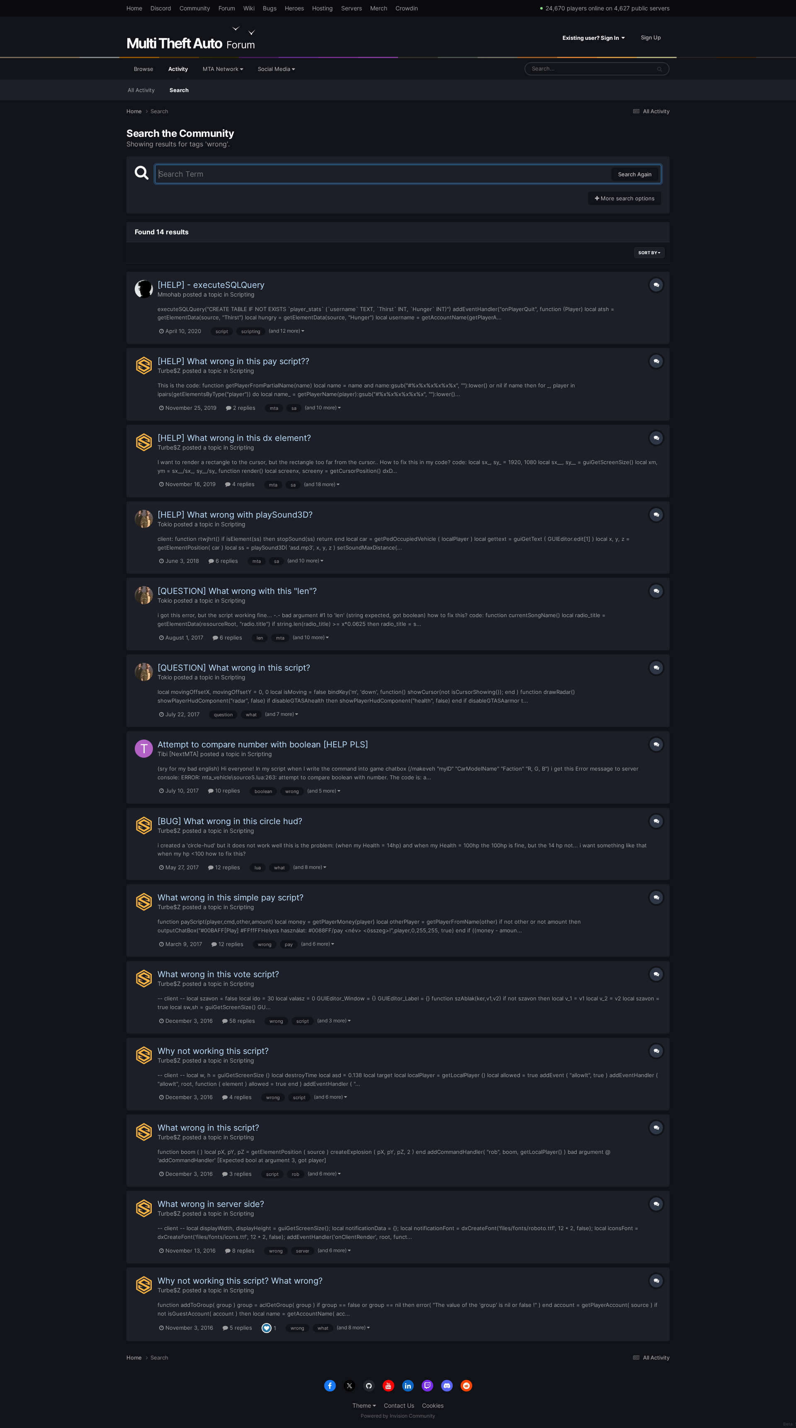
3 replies (240, 1173)
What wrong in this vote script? (218, 974)
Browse (143, 69)
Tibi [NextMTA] (178, 753)
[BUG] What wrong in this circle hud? (230, 821)
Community (195, 8)
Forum (226, 8)
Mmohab (169, 294)
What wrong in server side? (211, 1204)
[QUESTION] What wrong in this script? (234, 668)
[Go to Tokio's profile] (144, 519)
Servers (351, 8)
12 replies (227, 867)
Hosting (322, 8)
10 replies (227, 790)
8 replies (243, 1250)
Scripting (242, 294)
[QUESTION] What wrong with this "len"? (237, 591)
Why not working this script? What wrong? (240, 1281)
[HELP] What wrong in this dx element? (234, 438)
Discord (160, 8)
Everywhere (625, 69)
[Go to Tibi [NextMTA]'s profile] (144, 749)
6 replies (226, 560)
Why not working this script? (213, 1051)
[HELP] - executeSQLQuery (211, 285)
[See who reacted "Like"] (267, 1327)
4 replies (243, 484)
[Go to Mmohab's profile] (144, 289)
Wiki (249, 8)
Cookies (433, 1405)
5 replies (240, 1327)
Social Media (275, 69)
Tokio (165, 524)
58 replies (241, 1020)
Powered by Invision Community (398, 1416)
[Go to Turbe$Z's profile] (144, 365)
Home (134, 8)
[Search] (659, 69)
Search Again (635, 174)
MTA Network (221, 69)
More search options (627, 198)
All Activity (141, 90)
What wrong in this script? (208, 1128)
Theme (362, 1405)
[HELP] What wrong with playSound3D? (235, 515)
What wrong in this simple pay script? (230, 898)
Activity (178, 69)
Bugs (270, 8)
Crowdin (407, 8)
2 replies (243, 407)
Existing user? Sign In (592, 37)
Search (179, 90)
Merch (378, 8)
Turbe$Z (169, 370)
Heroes (294, 8)
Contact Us (399, 1405)
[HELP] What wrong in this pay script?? (233, 361)
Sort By (648, 252)
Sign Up (651, 37)
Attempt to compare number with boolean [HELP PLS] (263, 744)
